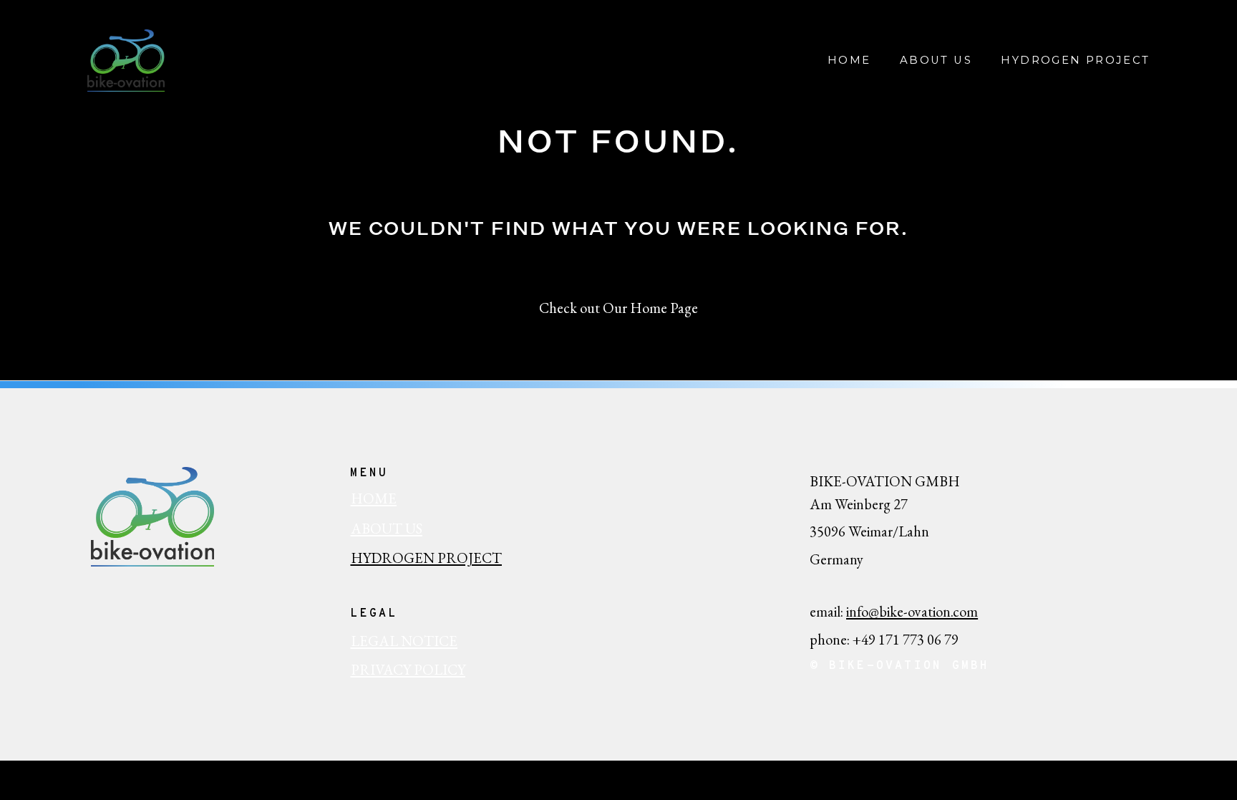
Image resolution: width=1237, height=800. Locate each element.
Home (849, 60)
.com (964, 611)
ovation (929, 611)
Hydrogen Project (1075, 60)
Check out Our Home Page (618, 308)
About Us (936, 60)
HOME (374, 498)
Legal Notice (404, 641)
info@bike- (877, 611)
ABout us (386, 528)
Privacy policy (408, 669)
